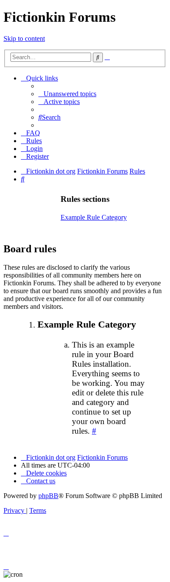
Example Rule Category (94, 217)
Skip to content (24, 38)
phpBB (48, 495)
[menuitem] (67, 93)
